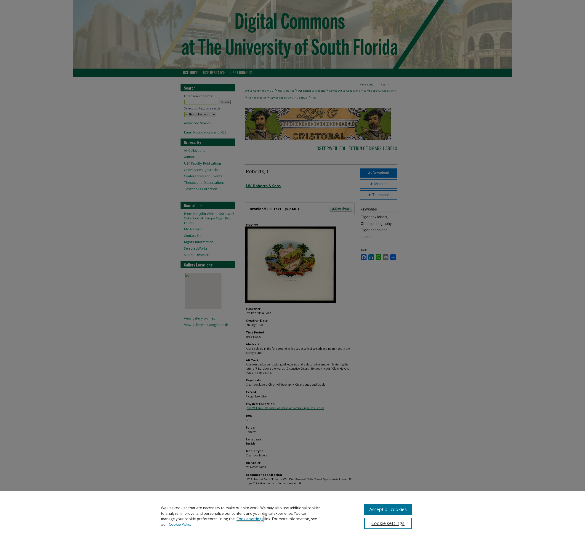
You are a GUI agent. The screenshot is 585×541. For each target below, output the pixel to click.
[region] (292, 516)
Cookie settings (250, 518)
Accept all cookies (388, 509)
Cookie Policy (180, 524)
